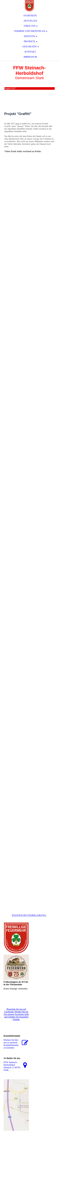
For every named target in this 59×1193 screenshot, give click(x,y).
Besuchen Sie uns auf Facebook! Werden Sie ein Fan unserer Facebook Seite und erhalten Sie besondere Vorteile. (16, 1014)
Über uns (29, 26)
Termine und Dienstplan (29, 31)
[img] (29, 5)
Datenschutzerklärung (29, 915)
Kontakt (30, 51)
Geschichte (29, 46)
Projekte (29, 41)
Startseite (30, 15)
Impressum (30, 57)
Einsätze (29, 36)
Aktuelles (30, 20)
